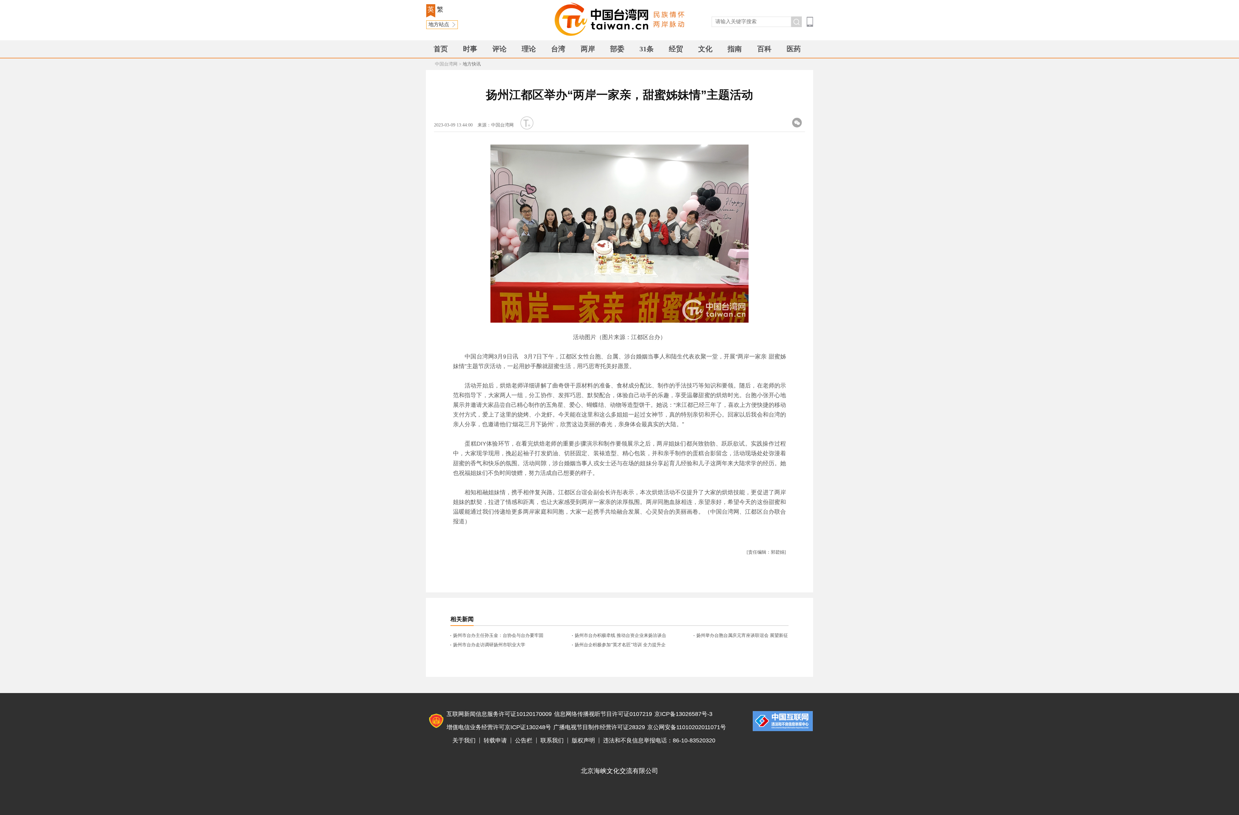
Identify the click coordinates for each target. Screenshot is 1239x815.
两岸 (588, 49)
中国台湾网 (446, 64)
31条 (647, 49)
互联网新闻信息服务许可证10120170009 (499, 714)
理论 (529, 49)
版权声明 (583, 740)
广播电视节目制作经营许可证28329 (599, 727)
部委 (617, 49)
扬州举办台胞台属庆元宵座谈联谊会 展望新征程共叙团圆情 (742, 636)
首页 (441, 49)
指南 (735, 49)
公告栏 (523, 740)
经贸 (676, 49)
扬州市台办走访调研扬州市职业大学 (489, 644)
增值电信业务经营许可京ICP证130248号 (499, 727)
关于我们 (464, 740)
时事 (470, 49)
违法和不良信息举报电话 (783, 721)
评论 (499, 49)
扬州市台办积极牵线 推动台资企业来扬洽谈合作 (620, 636)
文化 (705, 49)
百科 (764, 49)
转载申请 (495, 740)
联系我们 (552, 740)
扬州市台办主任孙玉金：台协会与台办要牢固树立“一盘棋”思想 (498, 636)
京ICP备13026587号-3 (683, 714)
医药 (794, 49)
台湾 (558, 49)
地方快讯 (472, 64)
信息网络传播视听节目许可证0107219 (603, 714)
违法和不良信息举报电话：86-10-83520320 (659, 740)
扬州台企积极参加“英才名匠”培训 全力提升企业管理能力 (620, 645)
